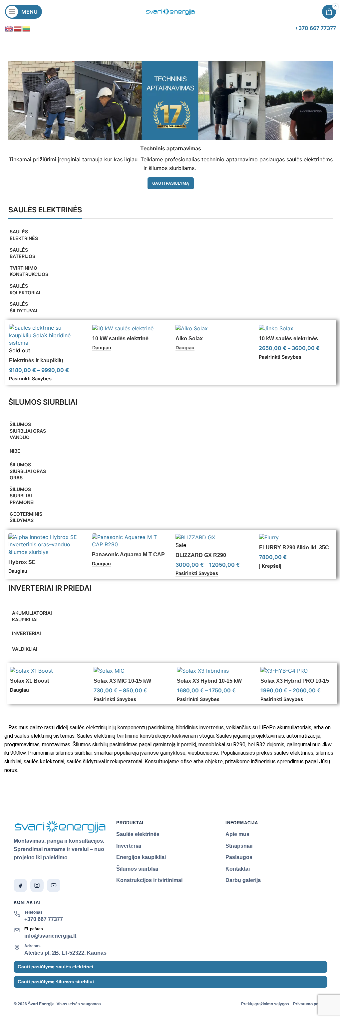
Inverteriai (128, 846)
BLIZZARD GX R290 (200, 555)
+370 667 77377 (43, 919)
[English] (9, 28)
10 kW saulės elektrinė (120, 338)
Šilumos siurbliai (137, 869)
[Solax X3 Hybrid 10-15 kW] (213, 670)
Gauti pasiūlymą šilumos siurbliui (56, 981)
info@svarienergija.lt (50, 936)
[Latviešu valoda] (18, 28)
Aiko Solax (189, 338)
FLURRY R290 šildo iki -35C (294, 547)
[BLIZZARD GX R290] (212, 537)
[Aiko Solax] (212, 328)
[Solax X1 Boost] (47, 670)
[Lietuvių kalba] (26, 28)
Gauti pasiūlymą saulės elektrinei (55, 966)
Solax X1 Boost (29, 681)
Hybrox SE (22, 562)
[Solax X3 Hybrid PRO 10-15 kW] (297, 670)
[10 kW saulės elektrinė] (129, 328)
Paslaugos (238, 857)
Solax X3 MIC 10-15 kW (122, 681)
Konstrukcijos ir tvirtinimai (149, 880)
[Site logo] (170, 11)
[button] (270, 566)
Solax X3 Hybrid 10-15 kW (209, 681)
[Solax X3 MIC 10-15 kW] (130, 670)
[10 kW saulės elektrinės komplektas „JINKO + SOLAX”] (295, 328)
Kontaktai (237, 869)
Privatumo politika (310, 1004)
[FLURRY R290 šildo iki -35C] (296, 537)
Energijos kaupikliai (141, 857)
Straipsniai (238, 846)
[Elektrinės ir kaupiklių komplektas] (45, 335)
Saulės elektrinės (138, 834)
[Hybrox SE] (45, 544)
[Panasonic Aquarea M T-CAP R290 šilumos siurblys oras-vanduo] (129, 540)
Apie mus (237, 834)
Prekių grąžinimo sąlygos (265, 1004)
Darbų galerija (243, 880)
